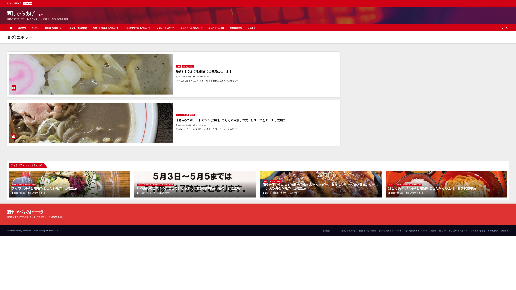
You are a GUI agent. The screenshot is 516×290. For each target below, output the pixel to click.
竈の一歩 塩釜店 (30, 184)
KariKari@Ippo (203, 77)
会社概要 (251, 28)
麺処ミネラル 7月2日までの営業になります (204, 71)
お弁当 (14, 184)
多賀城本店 (147, 184)
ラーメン (179, 115)
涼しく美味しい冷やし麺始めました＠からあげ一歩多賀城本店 (432, 188)
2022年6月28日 (184, 77)
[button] (502, 28)
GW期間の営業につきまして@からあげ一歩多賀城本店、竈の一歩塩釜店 (188, 188)
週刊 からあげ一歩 (25, 13)
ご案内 (178, 66)
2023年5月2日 (20, 193)
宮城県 (192, 115)
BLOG (35, 28)
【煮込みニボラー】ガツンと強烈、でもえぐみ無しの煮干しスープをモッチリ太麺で (231, 120)
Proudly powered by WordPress (19, 231)
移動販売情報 (236, 28)
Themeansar (53, 231)
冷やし (191, 66)
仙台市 (185, 66)
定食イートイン (417, 184)
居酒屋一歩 (156, 184)
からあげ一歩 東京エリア (192, 28)
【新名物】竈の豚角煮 (77, 28)
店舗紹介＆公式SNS (166, 28)
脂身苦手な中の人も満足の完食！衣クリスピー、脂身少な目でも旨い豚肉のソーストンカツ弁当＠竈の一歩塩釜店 (320, 186)
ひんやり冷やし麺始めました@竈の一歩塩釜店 (44, 188)
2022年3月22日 (184, 125)
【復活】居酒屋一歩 (53, 28)
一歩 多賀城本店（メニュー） (138, 28)
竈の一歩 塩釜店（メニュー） (106, 28)
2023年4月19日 (272, 193)
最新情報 (22, 28)
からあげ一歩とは (216, 28)
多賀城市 (398, 184)
